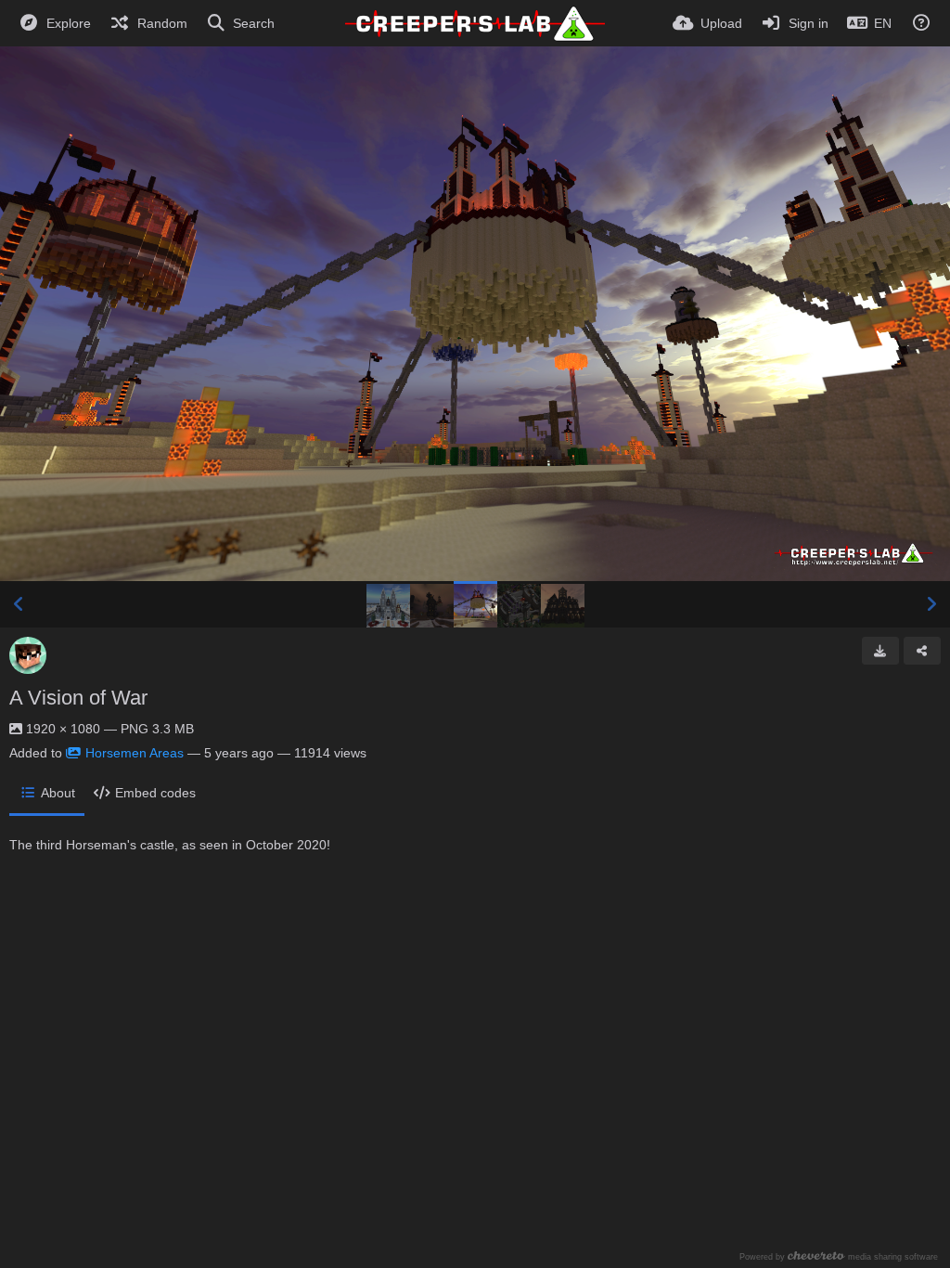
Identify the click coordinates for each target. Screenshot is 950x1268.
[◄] (18, 604)
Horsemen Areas (134, 752)
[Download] (880, 651)
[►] (931, 604)
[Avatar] (27, 655)
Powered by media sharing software (838, 1256)
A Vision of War (78, 697)
